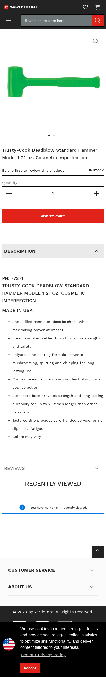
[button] (50, 138)
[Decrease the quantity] (9, 193)
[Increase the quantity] (97, 193)
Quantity (9, 182)
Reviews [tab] (14, 468)
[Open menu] (8, 20)
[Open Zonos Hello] (11, 642)
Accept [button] (30, 668)
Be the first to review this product (33, 170)
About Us (20, 586)
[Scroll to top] (98, 552)
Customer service (31, 570)
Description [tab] (20, 251)
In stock (96, 170)
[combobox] (62, 20)
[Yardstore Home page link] (20, 7)
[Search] (98, 20)
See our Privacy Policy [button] (43, 654)
